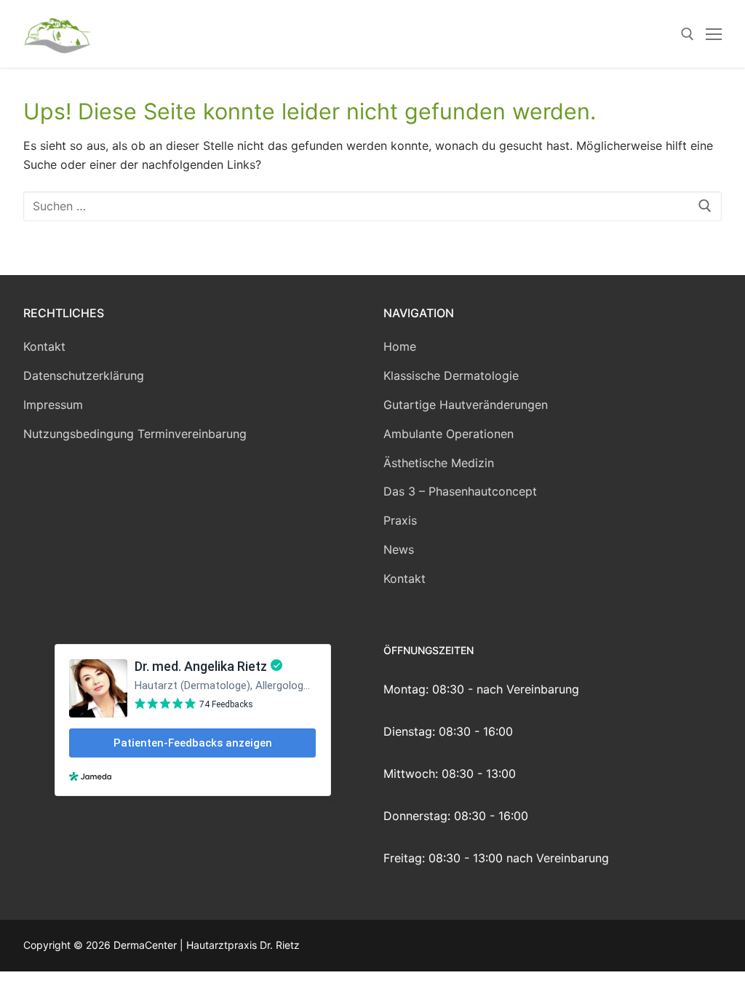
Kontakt (44, 346)
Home (399, 346)
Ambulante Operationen (448, 433)
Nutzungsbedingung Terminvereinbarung (135, 433)
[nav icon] (714, 34)
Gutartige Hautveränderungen (465, 404)
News (398, 549)
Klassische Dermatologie (451, 375)
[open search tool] (687, 34)
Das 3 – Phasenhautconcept (460, 491)
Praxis (400, 520)
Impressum (53, 404)
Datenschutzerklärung (83, 375)
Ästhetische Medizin (438, 463)
